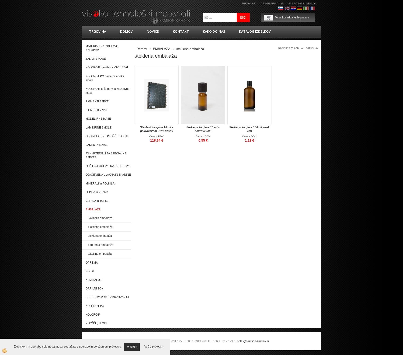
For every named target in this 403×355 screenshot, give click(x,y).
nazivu (310, 48)
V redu (132, 347)
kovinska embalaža (100, 218)
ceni (296, 48)
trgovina (97, 31)
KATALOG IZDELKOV (255, 31)
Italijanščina (306, 8)
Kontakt (181, 31)
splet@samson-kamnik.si (253, 341)
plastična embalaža (100, 227)
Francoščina (312, 8)
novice (153, 31)
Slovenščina (280, 8)
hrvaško (293, 8)
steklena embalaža (100, 235)
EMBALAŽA (161, 49)
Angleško (287, 8)
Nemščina (299, 8)
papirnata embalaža (100, 245)
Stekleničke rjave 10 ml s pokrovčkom (203, 129)
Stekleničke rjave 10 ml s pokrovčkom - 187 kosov (156, 129)
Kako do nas (214, 31)
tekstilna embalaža (100, 253)
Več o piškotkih (153, 346)
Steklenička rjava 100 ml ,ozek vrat (249, 129)
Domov (126, 31)
